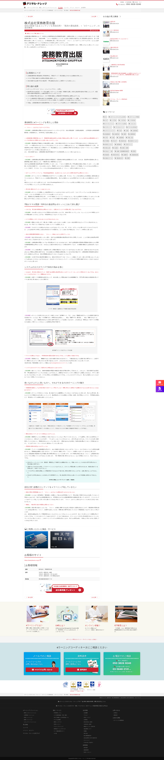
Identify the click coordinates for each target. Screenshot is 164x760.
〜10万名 (123, 120)
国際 (125, 134)
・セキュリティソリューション (29, 722)
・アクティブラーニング (58, 726)
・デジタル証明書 (56, 719)
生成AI (116, 148)
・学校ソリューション (27, 717)
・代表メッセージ (86, 717)
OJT (106, 120)
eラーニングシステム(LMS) (118, 117)
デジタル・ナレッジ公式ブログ (31, 733)
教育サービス (133, 141)
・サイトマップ (86, 740)
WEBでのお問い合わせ (43, 670)
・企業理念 (85, 719)
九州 (120, 130)
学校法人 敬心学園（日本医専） (119, 82)
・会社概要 (85, 712)
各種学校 (116, 134)
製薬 (134, 151)
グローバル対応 (122, 123)
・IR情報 (85, 731)
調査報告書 (135, 154)
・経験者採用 (85, 750)
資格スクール (40, 33)
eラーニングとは (33, 625)
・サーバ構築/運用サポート (59, 731)
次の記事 (93, 16)
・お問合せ (115, 712)
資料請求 (83, 670)
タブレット (108, 127)
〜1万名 (114, 120)
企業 (127, 130)
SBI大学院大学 (114, 47)
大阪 (113, 137)
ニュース (66, 7)
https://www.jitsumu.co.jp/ (31, 560)
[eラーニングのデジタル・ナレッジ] (35, 2)
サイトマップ (138, 697)
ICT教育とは (119, 625)
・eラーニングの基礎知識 (118, 720)
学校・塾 (130, 137)
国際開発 (132, 134)
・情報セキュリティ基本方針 (89, 726)
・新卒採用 (85, 747)
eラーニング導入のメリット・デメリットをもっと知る (81, 639)
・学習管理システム (57, 712)
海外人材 (107, 148)
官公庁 (115, 141)
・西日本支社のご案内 (87, 722)
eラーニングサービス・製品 (34, 7)
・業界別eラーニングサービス (59, 728)
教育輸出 (119, 144)
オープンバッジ (109, 123)
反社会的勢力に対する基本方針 (127, 697)
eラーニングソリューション (50, 7)
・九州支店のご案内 (87, 724)
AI (105, 117)
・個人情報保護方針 (87, 735)
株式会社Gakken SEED (116, 90)
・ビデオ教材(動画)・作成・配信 (60, 715)
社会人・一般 (108, 151)
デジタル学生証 (132, 127)
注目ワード (129, 144)
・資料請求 (115, 715)
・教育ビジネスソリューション (29, 712)
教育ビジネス (30, 33)
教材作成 (123, 141)
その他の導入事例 (110, 16)
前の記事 (30, 16)
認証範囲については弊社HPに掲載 (76, 691)
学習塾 (107, 141)
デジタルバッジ (120, 127)
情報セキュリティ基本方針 (105, 697)
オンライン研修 (92, 625)
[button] (135, 2)
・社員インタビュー (87, 752)
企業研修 (135, 130)
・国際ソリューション (27, 719)
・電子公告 (85, 733)
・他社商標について (87, 728)
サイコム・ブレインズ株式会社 (118, 99)
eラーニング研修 (134, 117)
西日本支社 (116, 154)
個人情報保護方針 (115, 697)
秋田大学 (112, 21)
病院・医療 (125, 148)
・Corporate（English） (88, 742)
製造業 (107, 154)
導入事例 (60, 7)
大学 (106, 137)
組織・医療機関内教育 (123, 151)
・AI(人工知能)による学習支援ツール (61, 717)
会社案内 (83, 7)
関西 (128, 158)
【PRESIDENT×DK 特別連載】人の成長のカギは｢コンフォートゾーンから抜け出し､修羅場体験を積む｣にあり (125, 74)
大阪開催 (121, 137)
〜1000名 (132, 120)
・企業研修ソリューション (28, 715)
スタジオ (133, 123)
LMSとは (59, 625)
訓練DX (126, 154)
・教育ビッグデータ (57, 722)
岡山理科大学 (114, 56)
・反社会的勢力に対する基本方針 (90, 737)
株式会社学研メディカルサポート (119, 39)
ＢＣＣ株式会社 (114, 30)
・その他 (55, 733)
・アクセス (85, 715)
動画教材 (107, 134)
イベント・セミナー (75, 7)
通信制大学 (120, 158)
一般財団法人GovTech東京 (117, 64)
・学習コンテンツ (56, 724)
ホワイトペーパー (110, 130)
